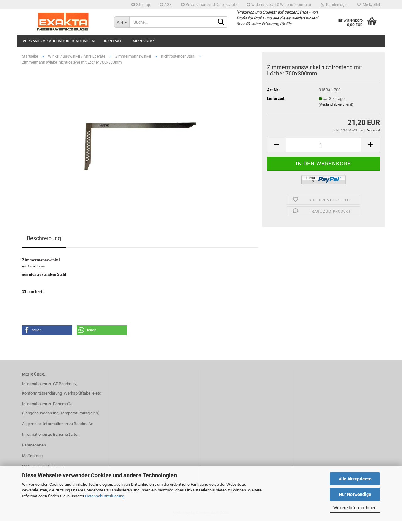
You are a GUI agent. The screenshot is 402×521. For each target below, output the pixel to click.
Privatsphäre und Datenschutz (211, 5)
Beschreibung (44, 238)
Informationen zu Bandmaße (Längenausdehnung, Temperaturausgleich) (61, 409)
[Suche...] (221, 22)
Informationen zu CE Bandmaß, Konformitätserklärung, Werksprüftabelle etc (61, 388)
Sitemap (142, 5)
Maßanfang (32, 455)
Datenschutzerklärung (104, 496)
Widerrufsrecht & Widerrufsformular (280, 5)
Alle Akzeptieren (355, 478)
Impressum (142, 41)
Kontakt (113, 41)
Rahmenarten (34, 445)
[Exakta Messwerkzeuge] (63, 22)
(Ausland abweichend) (336, 105)
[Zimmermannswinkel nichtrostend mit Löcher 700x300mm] (140, 140)
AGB (167, 5)
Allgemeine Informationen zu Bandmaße (57, 423)
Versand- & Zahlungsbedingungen (59, 41)
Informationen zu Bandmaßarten (50, 434)
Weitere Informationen (355, 507)
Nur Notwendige (355, 494)
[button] (276, 145)
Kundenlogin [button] (336, 5)
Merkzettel (370, 5)
